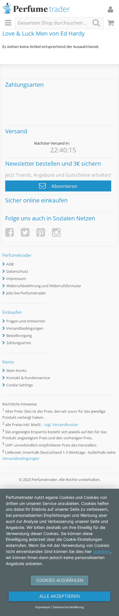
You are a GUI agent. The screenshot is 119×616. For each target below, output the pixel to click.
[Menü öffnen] (9, 23)
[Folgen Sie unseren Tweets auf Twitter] (25, 232)
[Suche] (96, 22)
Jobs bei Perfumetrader (26, 293)
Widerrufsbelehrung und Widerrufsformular (43, 285)
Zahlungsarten (18, 342)
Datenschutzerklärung (68, 607)
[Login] (110, 9)
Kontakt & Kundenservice (28, 377)
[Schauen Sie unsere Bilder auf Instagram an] (56, 232)
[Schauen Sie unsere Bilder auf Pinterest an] (40, 232)
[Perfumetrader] (36, 9)
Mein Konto (16, 370)
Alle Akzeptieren (59, 596)
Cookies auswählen (59, 580)
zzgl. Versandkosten (61, 424)
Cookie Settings (19, 385)
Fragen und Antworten (25, 321)
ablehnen (101, 551)
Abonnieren (63, 186)
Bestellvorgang (19, 335)
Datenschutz (17, 271)
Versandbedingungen (24, 328)
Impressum (16, 278)
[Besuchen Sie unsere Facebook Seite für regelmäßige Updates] (9, 232)
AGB (10, 264)
